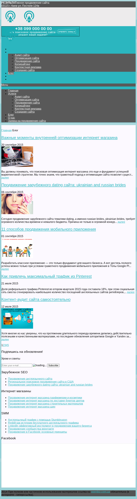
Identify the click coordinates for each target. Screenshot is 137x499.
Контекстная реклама (28, 67)
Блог (11, 73)
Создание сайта (25, 70)
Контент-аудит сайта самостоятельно (36, 299)
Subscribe (53, 365)
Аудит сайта (22, 55)
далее (5, 177)
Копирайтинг (22, 64)
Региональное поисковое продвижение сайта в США (41, 381)
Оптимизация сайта (27, 58)
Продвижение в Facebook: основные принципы (37, 431)
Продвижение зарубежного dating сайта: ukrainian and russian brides (63, 185)
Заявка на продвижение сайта (27, 79)
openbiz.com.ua (100, 491)
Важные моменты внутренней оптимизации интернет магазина (59, 137)
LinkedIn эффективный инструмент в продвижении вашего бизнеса (50, 425)
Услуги (12, 52)
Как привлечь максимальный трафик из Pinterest (46, 276)
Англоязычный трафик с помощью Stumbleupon (37, 419)
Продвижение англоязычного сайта (30, 378)
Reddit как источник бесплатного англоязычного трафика (43, 422)
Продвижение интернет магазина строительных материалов (45, 403)
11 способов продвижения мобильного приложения (48, 229)
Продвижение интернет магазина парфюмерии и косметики (45, 397)
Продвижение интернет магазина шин (31, 406)
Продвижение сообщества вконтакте (31, 428)
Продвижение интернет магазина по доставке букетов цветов (46, 400)
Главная (13, 49)
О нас (11, 76)
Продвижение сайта (27, 61)
